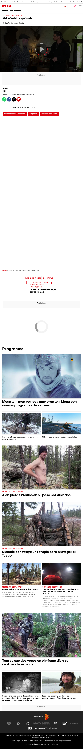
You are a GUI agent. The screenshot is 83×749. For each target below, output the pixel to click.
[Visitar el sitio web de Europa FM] (74, 723)
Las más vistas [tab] (33, 278)
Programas (15, 11)
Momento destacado (12, 549)
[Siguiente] (81, 2)
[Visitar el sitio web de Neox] (27, 723)
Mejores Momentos (49, 114)
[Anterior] (1, 2)
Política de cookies (46, 740)
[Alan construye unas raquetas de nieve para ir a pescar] (21, 424)
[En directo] (65, 6)
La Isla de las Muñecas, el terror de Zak (43, 290)
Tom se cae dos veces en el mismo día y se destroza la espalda (35, 662)
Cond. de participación (62, 740)
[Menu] (80, 6)
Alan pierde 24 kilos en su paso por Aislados (36, 495)
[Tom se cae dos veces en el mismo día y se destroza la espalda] (41, 635)
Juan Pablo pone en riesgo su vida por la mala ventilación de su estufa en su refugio (60, 591)
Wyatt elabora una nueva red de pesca (20, 589)
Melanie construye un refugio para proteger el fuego (39, 553)
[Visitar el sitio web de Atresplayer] (41, 728)
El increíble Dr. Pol (10, 2)
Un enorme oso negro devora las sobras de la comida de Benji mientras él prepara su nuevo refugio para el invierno (21, 698)
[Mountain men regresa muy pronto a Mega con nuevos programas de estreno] (41, 376)
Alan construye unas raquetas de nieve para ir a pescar (20, 438)
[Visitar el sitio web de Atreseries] (55, 723)
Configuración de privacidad (35, 744)
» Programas (12, 270)
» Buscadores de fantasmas (28, 270)
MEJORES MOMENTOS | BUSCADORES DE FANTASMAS (41, 285)
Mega (4, 270)
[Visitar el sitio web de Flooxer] (53, 728)
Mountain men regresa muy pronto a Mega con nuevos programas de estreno (39, 403)
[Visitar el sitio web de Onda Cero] (65, 723)
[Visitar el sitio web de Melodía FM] (30, 728)
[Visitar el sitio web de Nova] (37, 723)
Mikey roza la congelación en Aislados (59, 437)
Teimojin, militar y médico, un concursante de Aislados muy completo (60, 697)
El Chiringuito (36, 2)
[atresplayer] (75, 6)
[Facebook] (4, 91)
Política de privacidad (30, 740)
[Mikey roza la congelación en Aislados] (61, 424)
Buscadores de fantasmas (14, 114)
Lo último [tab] (48, 278)
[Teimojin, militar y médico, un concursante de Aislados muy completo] (61, 683)
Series (5, 11)
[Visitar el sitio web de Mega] (46, 723)
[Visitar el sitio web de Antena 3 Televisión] (9, 723)
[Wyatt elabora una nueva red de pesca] (21, 574)
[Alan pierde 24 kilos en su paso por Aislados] (41, 467)
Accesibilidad (53, 744)
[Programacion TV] (70, 6)
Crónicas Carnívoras (61, 2)
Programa (33, 114)
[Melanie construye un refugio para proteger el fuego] (41, 524)
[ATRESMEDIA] (41, 717)
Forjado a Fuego (47, 2)
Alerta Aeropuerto (23, 2)
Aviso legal (16, 740)
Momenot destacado (12, 492)
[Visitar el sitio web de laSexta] (18, 723)
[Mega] (11, 6)
